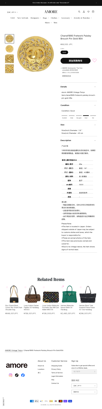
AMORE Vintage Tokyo (13, 350)
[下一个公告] (96, 3)
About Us (41, 366)
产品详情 (65, 146)
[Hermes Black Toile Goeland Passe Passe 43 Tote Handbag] (88, 294)
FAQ (52, 380)
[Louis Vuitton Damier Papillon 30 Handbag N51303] (32, 294)
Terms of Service (57, 372)
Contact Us (55, 383)
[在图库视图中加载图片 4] (9, 68)
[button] (35, 18)
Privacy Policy (56, 369)
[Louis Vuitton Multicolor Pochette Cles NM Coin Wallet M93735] (51, 294)
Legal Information (57, 376)
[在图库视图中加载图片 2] (9, 48)
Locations (41, 369)
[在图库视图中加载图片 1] (9, 38)
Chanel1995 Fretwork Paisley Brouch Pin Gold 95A (43, 350)
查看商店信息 (66, 76)
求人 (39, 372)
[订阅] (95, 371)
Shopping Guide (56, 366)
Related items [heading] (50, 279)
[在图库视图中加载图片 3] (9, 58)
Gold (64, 52)
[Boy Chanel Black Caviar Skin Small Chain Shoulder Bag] (14, 294)
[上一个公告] (5, 3)
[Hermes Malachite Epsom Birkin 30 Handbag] (69, 294)
